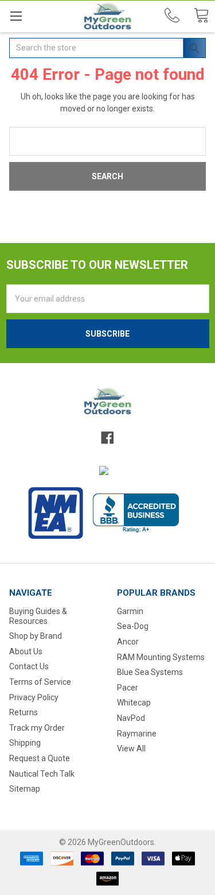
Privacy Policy (33, 697)
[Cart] (201, 16)
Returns (23, 712)
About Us (25, 651)
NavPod (131, 718)
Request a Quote (39, 758)
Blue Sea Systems (150, 672)
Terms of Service (40, 681)
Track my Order (37, 727)
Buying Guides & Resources (38, 616)
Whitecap (134, 702)
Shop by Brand (35, 636)
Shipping (25, 742)
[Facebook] (107, 437)
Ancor (128, 641)
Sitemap (24, 788)
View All (131, 748)
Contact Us (29, 666)
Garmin (130, 611)
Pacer (127, 687)
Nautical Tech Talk (42, 773)
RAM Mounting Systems (161, 657)
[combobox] (107, 48)
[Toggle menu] (16, 16)
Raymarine (137, 733)
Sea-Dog (132, 626)
